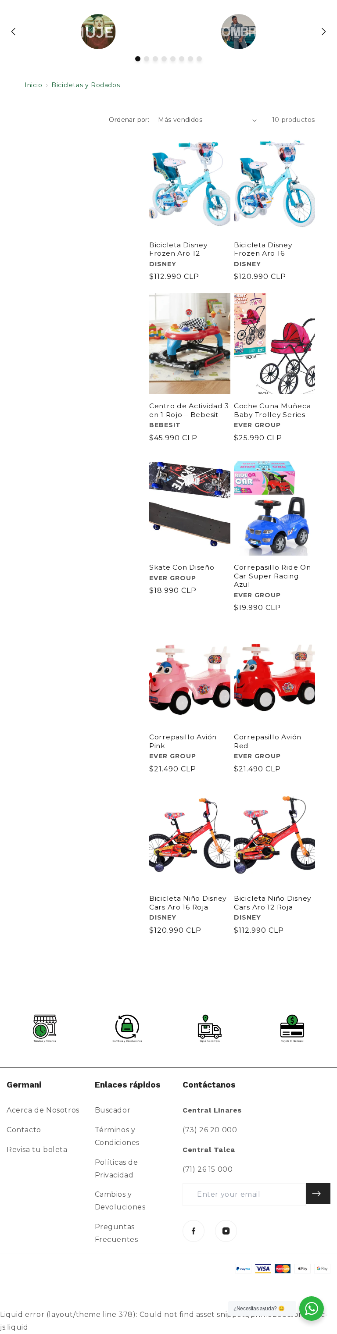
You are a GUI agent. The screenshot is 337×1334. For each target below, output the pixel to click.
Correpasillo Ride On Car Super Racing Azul (272, 576)
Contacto (24, 1130)
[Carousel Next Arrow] (323, 31)
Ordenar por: (129, 120)
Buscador (113, 1110)
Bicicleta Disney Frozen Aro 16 (263, 249)
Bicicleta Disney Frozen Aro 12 (178, 249)
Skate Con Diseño (182, 567)
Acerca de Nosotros (43, 1110)
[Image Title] (193, 1231)
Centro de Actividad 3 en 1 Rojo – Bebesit (189, 410)
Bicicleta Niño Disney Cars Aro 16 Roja (187, 902)
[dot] (137, 58)
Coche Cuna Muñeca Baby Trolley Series (272, 410)
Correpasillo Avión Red (267, 741)
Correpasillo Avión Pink (183, 741)
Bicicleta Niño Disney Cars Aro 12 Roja (272, 902)
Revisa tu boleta (37, 1149)
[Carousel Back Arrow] (13, 31)
